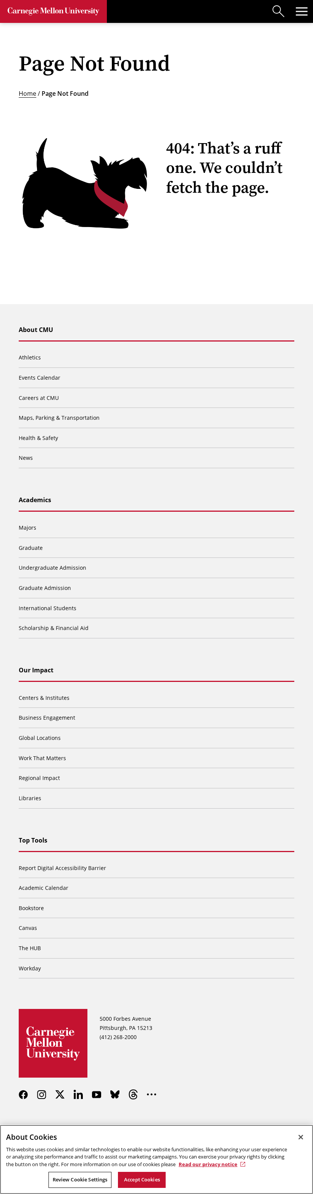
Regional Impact (39, 777)
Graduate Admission (45, 587)
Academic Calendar (43, 887)
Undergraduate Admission (52, 567)
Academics (35, 500)
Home (27, 93)
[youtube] (96, 1094)
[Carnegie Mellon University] (53, 11)
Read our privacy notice (208, 1164)
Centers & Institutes (44, 697)
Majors (27, 527)
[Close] (300, 1137)
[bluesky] (114, 1094)
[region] (156, 1159)
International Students (47, 608)
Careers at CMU (39, 397)
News (26, 457)
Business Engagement (47, 717)
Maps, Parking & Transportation (59, 417)
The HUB (30, 948)
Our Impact (36, 670)
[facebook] (23, 1094)
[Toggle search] (278, 11)
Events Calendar (39, 377)
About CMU (36, 329)
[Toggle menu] (301, 11)
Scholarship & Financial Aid (54, 628)
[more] (151, 1094)
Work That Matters (42, 758)
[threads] (133, 1094)
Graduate (31, 547)
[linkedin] (78, 1094)
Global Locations (40, 737)
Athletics (30, 357)
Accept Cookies (142, 1179)
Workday (30, 968)
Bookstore (31, 908)
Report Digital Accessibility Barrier (62, 868)
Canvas (28, 927)
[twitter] (60, 1094)
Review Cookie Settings (80, 1179)
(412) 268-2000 (118, 1037)
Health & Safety (38, 438)
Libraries (30, 798)
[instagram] (41, 1094)
